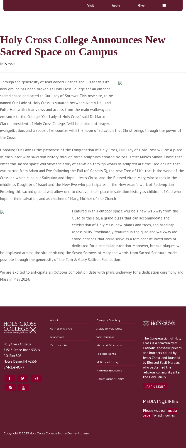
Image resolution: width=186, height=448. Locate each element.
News (9, 64)
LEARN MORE (154, 386)
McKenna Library (107, 362)
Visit (90, 5)
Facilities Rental (106, 353)
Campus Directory (108, 320)
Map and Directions (109, 345)
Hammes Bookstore (109, 370)
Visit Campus (105, 337)
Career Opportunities (110, 379)
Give (141, 5)
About (54, 320)
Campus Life (58, 345)
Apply (116, 5)
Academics (57, 337)
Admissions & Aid (61, 328)
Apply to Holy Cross (109, 328)
